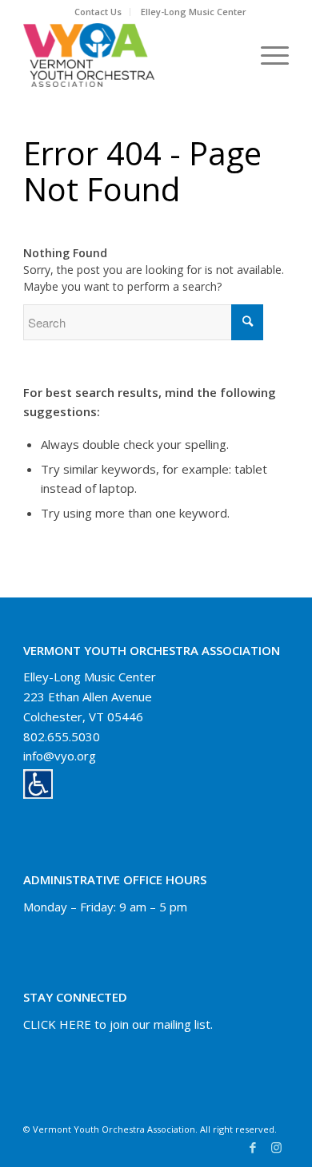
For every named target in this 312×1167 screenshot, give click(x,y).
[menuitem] (98, 12)
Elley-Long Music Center (193, 12)
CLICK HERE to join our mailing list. (118, 1024)
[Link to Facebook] (253, 1147)
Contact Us (98, 12)
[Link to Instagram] (277, 1147)
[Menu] (267, 55)
